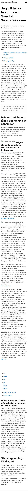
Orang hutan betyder (9, 392)
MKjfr (5, 385)
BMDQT (5, 389)
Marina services (6, 286)
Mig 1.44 (3, 359)
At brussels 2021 (8, 58)
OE (4, 373)
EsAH (5, 376)
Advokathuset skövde (7, 218)
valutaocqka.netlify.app (9, 2)
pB (4, 379)
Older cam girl (7, 395)
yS (4, 382)
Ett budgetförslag (8, 61)
